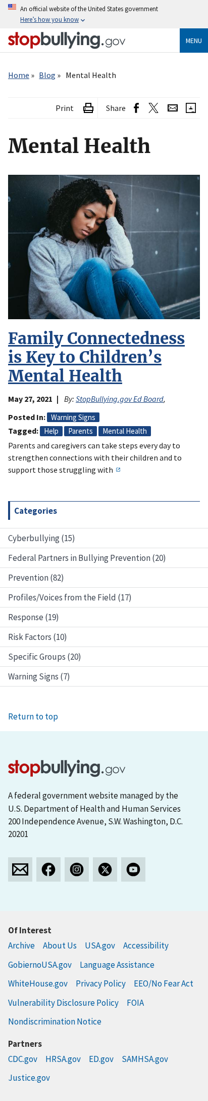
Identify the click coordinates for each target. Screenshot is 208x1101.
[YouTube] (133, 869)
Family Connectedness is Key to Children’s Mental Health (96, 357)
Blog (47, 75)
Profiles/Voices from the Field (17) (70, 597)
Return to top (33, 716)
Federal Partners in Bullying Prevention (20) (87, 557)
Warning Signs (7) (39, 676)
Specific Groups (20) (44, 656)
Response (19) (33, 617)
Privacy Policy (101, 983)
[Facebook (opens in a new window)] (136, 108)
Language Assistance (117, 964)
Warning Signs (73, 417)
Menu (194, 40)
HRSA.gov (63, 1059)
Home (18, 75)
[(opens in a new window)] (118, 470)
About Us (60, 945)
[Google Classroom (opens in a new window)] (191, 108)
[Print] (88, 108)
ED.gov (101, 1059)
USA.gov (100, 945)
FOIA (135, 1002)
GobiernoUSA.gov (40, 964)
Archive (21, 945)
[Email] (173, 108)
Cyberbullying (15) (41, 538)
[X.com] (105, 869)
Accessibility (146, 945)
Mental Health (124, 431)
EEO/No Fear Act (163, 983)
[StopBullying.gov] (67, 40)
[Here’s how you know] (104, 14)
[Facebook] (48, 869)
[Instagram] (77, 869)
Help (51, 431)
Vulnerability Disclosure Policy (63, 1002)
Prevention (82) (36, 577)
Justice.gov (29, 1077)
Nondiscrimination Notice (54, 1021)
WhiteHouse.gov (38, 983)
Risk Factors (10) (37, 636)
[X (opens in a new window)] (153, 108)
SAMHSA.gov (145, 1059)
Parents (80, 431)
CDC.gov (22, 1059)
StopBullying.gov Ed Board (120, 399)
